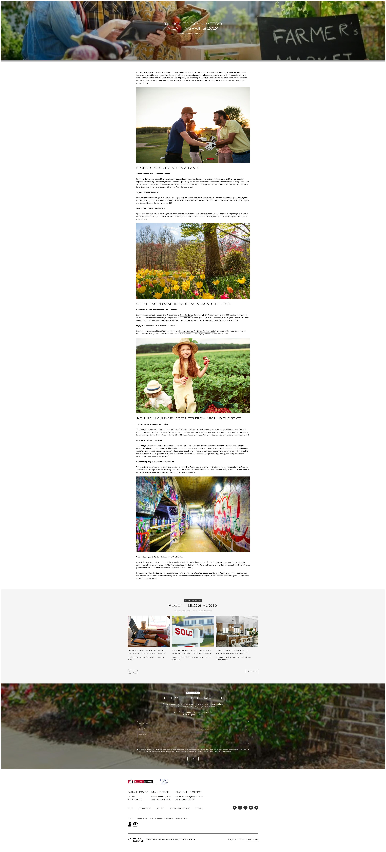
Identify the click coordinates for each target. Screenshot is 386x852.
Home (130, 808)
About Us (160, 808)
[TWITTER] (240, 808)
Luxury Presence (187, 839)
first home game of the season (156, 184)
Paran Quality (145, 808)
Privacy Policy (252, 839)
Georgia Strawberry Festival (151, 430)
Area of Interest (203, 729)
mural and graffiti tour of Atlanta (186, 562)
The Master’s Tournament (204, 214)
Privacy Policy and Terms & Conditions (220, 751)
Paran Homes (202, 80)
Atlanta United (147, 198)
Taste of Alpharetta (197, 467)
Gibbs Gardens (186, 315)
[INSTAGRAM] (245, 808)
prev (130, 671)
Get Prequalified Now (180, 808)
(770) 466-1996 (197, 715)
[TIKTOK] (256, 808)
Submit (193, 759)
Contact (199, 808)
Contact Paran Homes (221, 573)
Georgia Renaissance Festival (151, 446)
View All (252, 671)
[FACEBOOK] (235, 808)
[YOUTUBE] (251, 808)
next (135, 671)
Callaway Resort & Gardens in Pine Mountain (197, 331)
